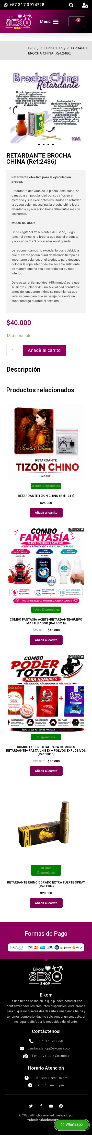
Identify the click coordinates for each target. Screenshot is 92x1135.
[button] (71, 5)
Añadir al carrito (44, 350)
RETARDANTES (51, 48)
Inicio (32, 48)
